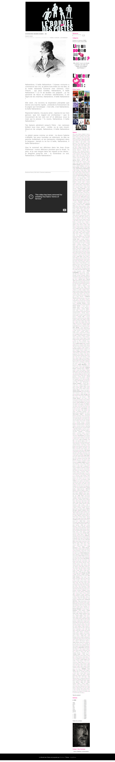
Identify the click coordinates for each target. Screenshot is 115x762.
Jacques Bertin (86, 383)
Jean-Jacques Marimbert (77, 418)
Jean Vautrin (78, 410)
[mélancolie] (87, 107)
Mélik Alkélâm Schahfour (81, 514)
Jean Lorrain (80, 403)
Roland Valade (75, 622)
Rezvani (74, 607)
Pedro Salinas (81, 566)
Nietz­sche (74, 534)
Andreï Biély (81, 174)
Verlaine (84, 669)
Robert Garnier (86, 611)
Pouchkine (79, 590)
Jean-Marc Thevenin (80, 422)
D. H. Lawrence (79, 255)
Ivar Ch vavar (81, 379)
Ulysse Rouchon (83, 663)
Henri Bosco (75, 363)
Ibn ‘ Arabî (87, 374)
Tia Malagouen (77, 658)
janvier (74, 711)
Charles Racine (75, 233)
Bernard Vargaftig (76, 210)
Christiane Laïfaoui (82, 241)
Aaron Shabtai (78, 134)
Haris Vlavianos (83, 356)
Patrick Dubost (75, 555)
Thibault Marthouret (76, 655)
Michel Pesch (75, 521)
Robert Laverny (82, 613)
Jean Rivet (78, 407)
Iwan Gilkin (87, 379)
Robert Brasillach (82, 610)
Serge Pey (83, 635)
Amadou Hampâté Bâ (77, 161)
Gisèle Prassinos (85, 347)
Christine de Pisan (80, 243)
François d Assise (76, 314)
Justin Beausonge (87, 454)
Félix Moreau (82, 299)
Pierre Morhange (86, 585)
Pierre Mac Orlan (86, 583)
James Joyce (83, 392)
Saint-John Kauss (82, 627)
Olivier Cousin (86, 542)
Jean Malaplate (86, 403)
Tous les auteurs (77, 695)
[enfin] (75, 95)
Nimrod (78, 535)
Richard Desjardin (86, 609)
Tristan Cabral (83, 659)
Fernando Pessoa (81, 303)
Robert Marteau (83, 614)
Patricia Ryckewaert (85, 554)
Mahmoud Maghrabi (80, 490)
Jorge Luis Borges (83, 439)
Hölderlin (87, 368)
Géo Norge (76, 327)
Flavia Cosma (79, 304)
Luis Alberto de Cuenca (81, 484)
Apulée (84, 190)
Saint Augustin (75, 627)
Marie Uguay (84, 502)
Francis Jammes (76, 308)
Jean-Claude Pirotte (78, 414)
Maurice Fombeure (82, 510)
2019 (85, 702)
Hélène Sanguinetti (86, 360)
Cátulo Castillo (82, 223)
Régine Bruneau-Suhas (82, 601)
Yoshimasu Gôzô (80, 688)
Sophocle (87, 642)
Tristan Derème (80, 660)
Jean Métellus (81, 404)
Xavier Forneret (80, 684)
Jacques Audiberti (77, 383)
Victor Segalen (86, 670)
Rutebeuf (83, 625)
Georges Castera (76, 331)
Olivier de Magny (76, 543)
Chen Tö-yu (84, 236)
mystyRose (73, 757)
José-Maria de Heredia (85, 443)
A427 (73, 134)
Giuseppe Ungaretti (77, 348)
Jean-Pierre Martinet (76, 430)
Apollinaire (80, 190)
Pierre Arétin (83, 577)
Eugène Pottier (86, 289)
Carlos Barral (75, 220)
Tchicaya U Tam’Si (79, 651)
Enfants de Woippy (82, 285)
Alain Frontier (87, 140)
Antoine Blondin (86, 184)
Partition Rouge (81, 549)
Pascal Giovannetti (76, 550)
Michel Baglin (78, 518)
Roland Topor (86, 621)
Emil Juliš (74, 283)
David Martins (80, 260)
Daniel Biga (79, 256)
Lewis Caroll (75, 474)
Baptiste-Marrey (80, 200)
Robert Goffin (75, 613)
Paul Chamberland (86, 557)
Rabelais (82, 591)
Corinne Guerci (83, 253)
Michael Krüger (75, 516)
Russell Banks (77, 625)
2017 (85, 705)
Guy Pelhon (87, 354)
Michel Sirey (82, 521)
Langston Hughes (81, 462)
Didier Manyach (83, 265)
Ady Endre (87, 136)
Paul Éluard (86, 558)
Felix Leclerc (76, 299)
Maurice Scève (87, 511)
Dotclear (62, 757)
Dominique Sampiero (85, 275)
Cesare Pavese (80, 227)
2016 (85, 706)
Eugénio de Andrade (76, 291)
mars (74, 709)
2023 (75, 716)
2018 (85, 704)
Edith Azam (75, 279)
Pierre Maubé (75, 585)
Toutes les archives (77, 721)
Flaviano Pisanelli (86, 304)
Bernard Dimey (83, 207)
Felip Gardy (82, 298)
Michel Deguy (83, 518)
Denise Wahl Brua (76, 265)
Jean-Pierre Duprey (77, 428)
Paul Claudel (80, 558)
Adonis (77, 136)
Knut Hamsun (84, 459)
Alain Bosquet (87, 139)
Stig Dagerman (75, 647)
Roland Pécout (80, 621)
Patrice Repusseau (76, 554)
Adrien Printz (82, 136)
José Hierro (77, 442)
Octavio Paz (75, 539)
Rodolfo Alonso (78, 618)
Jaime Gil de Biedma (85, 391)
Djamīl (84, 271)
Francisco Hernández (76, 311)
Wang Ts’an (75, 679)
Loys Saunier (84, 483)
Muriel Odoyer (84, 527)
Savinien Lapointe (76, 634)
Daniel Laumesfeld (83, 257)
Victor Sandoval (79, 670)
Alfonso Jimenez (87, 152)
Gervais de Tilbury (77, 340)
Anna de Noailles (81, 176)
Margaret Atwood (82, 499)
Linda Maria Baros (79, 476)
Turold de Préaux (76, 663)
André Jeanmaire (83, 167)
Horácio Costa (78, 371)
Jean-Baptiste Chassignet (81, 411)
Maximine (74, 514)
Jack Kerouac (80, 380)
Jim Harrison (81, 435)
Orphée (85, 545)
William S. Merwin (81, 683)
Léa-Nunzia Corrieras (85, 467)
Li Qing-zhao (87, 474)
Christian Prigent (82, 240)
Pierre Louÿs (79, 583)
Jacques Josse (75, 388)
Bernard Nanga (80, 208)
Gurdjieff (88, 351)
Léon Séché (85, 470)
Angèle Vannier (86, 174)
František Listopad (76, 319)
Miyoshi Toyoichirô (81, 526)
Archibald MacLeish (77, 191)
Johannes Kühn (76, 438)
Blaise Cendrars (76, 212)
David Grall (75, 260)
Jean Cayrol (84, 398)
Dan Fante (85, 255)
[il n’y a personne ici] (87, 112)
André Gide (87, 166)
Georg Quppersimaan (85, 327)
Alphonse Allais (85, 159)
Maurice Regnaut (81, 511)
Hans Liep (77, 356)
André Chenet (76, 164)
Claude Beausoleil (85, 245)
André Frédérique (80, 166)
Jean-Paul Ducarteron (81, 426)
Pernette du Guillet (86, 567)
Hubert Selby (84, 371)
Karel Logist (75, 456)
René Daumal (80, 603)
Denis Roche (75, 261)
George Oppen (80, 328)
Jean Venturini (84, 410)
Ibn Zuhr (83, 374)
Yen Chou (84, 687)
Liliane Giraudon (83, 475)
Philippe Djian (78, 573)
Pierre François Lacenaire (82, 581)
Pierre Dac (83, 578)
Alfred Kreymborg (86, 155)
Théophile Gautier (76, 654)
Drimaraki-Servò (87, 276)
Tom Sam (87, 658)
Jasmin (76, 395)
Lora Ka (84, 478)
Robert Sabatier (79, 615)
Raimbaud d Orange (80, 594)
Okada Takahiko (78, 541)
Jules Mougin (87, 450)
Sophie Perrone (82, 642)
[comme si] (75, 112)
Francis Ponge (75, 310)
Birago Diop (87, 211)
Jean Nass (80, 406)
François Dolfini (75, 315)
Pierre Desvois (83, 579)
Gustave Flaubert (83, 352)
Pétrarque (80, 569)
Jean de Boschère (79, 399)
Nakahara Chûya (86, 530)
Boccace (77, 215)
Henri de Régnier (82, 363)
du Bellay (79, 277)
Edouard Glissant (79, 280)
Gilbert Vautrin (79, 343)
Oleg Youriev (84, 541)
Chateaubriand (78, 236)
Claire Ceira (79, 245)
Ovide (80, 547)
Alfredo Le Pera (76, 156)
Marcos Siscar (75, 499)
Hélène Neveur (79, 360)
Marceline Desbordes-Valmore (83, 498)
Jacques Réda (76, 390)
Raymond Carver (80, 599)
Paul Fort (75, 559)
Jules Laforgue (84, 448)
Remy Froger (86, 602)
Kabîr (82, 455)
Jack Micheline (86, 380)
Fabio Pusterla (83, 295)
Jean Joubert (87, 402)
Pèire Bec (87, 566)
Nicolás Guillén (86, 532)
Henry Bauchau (86, 366)
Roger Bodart (84, 618)
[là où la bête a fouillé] (81, 101)
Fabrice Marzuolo (79, 296)
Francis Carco (76, 307)
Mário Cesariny (81, 504)
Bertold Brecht (75, 211)
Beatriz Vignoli (82, 203)
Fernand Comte (83, 300)
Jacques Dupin (82, 386)
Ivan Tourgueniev (76, 379)
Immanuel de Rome (76, 375)
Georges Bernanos (77, 330)
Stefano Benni (79, 644)
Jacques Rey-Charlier (85, 390)
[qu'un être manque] (75, 107)
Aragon (88, 190)
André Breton (86, 163)
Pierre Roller (79, 587)
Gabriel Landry (84, 320)
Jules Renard (75, 451)
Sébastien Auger (83, 634)
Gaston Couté (86, 324)
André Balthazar (79, 163)
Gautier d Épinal (82, 326)
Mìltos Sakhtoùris (76, 525)
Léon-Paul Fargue (85, 471)
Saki (83, 629)
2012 (85, 712)
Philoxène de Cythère (83, 575)
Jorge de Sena (75, 439)
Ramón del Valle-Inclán (82, 598)
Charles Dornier (75, 231)
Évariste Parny (29, 36)
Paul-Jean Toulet (86, 562)
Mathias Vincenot (85, 507)
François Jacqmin (82, 315)
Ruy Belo (87, 625)
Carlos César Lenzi (82, 220)
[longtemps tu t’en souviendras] (87, 124)
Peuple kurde (86, 570)
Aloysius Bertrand (76, 159)
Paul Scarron (84, 561)
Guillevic (78, 351)
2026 (75, 700)
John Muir (87, 438)
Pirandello (74, 590)
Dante (82, 259)
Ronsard (74, 623)
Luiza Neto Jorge (76, 487)
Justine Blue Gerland (77, 455)
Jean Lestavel (75, 403)
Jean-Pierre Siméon (85, 430)
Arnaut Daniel (78, 195)
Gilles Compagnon (86, 343)
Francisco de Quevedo (84, 310)
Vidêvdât (74, 671)
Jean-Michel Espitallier (81, 423)
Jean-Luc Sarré (82, 420)
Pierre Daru (88, 578)
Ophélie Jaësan (80, 545)
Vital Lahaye (83, 674)
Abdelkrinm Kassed (76, 135)
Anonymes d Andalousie (80, 183)
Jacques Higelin (79, 387)
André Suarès (84, 171)
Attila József (83, 196)
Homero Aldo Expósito (81, 370)
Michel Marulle (81, 519)
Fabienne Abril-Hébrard (77, 295)
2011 (85, 713)
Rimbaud (75, 610)
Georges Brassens (85, 330)
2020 (85, 701)
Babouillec (75, 200)
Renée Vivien (79, 606)
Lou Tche (78, 479)
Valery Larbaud (83, 666)
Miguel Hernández (80, 523)
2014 (85, 709)
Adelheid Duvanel (83, 135)
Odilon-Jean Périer (81, 539)
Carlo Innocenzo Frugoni (81, 219)
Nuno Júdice (80, 538)
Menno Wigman (78, 515)
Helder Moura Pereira (83, 359)
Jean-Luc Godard (76, 420)
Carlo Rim (88, 219)
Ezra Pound (86, 293)
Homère (74, 370)
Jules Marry (81, 450)
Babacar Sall (87, 199)
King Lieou (79, 459)
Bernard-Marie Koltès (85, 210)
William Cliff (83, 682)
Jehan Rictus (75, 435)
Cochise (84, 252)
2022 (75, 718)
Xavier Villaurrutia (81, 686)
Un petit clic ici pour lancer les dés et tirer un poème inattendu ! (81, 65)
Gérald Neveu (78, 336)
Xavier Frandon (86, 684)
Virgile (78, 674)
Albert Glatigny (84, 144)
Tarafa (74, 650)
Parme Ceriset (75, 549)
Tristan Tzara (81, 662)
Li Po (79, 474)
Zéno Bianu (82, 692)
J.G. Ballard (75, 380)
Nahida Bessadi (79, 530)
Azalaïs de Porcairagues (80, 199)
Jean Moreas (75, 406)
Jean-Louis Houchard (85, 419)
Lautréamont (86, 466)
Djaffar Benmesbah (78, 269)
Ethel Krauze (87, 288)
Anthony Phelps (79, 184)
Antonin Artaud (79, 187)
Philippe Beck (75, 571)
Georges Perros (78, 334)
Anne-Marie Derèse (81, 179)
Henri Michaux (82, 364)
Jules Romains (81, 451)
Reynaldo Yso (86, 606)
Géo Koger (87, 326)
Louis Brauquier (84, 479)
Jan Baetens (77, 394)
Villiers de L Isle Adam (80, 671)
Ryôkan (79, 626)
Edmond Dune (82, 279)
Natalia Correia (75, 531)
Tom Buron (83, 658)
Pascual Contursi (78, 551)
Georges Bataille (87, 328)
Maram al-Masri (86, 494)
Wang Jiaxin (88, 678)
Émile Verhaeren (86, 283)
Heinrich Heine (75, 359)
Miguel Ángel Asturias (82, 522)
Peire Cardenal (75, 567)
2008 (85, 717)
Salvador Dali (83, 630)
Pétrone (85, 569)
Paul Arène (75, 557)
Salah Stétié (78, 630)
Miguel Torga (87, 523)
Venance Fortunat (80, 667)
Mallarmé (81, 492)
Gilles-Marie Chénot (76, 346)
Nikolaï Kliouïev (80, 534)
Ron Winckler (80, 622)
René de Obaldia (86, 603)
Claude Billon (75, 247)
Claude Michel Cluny (77, 249)
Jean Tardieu (84, 409)
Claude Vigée (83, 251)
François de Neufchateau (84, 314)
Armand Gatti (86, 192)
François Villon (81, 316)
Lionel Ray (86, 476)
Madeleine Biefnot (83, 487)
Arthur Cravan (84, 195)
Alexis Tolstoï (80, 152)
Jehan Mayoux (79, 434)
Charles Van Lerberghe (84, 233)
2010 (85, 714)
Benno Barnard (78, 206)
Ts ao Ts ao (87, 662)
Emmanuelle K (85, 284)
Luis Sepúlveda (86, 486)
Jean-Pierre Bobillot (86, 427)
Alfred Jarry (78, 155)
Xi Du (86, 686)
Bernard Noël (86, 208)
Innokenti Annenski (81, 376)
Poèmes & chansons (54, 37)
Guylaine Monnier (84, 355)
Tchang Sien (85, 650)
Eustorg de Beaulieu (80, 292)
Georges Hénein (83, 332)
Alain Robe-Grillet (81, 143)
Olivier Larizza (83, 543)
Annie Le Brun (79, 180)
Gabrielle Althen (84, 322)
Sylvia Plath (87, 647)
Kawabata (79, 458)
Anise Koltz (75, 175)
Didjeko (78, 266)
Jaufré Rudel (87, 395)
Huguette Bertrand (86, 372)
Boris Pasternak (75, 216)
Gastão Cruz (79, 324)
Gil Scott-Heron (83, 342)
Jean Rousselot (84, 407)
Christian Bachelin (86, 237)
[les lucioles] (87, 101)
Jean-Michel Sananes (80, 424)
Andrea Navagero (78, 172)
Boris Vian (81, 216)
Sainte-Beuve (78, 629)
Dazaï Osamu (86, 260)
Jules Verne (87, 451)
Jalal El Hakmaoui (76, 392)
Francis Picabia (85, 308)
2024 (75, 715)
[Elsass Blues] (75, 101)
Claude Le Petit (86, 248)
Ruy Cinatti (75, 626)
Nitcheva (87, 535)
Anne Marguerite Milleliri (81, 178)
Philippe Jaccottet (86, 573)
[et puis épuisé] (87, 95)
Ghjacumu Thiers (76, 342)
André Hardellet (76, 167)
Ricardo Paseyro (80, 607)
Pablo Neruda (85, 547)
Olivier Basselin (80, 542)
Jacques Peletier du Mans (84, 388)
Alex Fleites (80, 148)
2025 (75, 714)
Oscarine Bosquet (81, 546)
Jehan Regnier (86, 434)
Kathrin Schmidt (81, 456)
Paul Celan (79, 557)
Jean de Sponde (86, 399)
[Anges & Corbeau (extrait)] (78, 129)
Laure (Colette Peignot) (84, 463)
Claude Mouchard (85, 249)
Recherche (75, 33)
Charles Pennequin (85, 232)
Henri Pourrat (79, 366)
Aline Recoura (80, 157)
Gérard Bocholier (86, 336)
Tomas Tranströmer (76, 659)
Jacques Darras (75, 386)
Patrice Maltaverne (85, 553)
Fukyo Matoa (78, 320)
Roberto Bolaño (75, 617)
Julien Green (85, 452)
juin (73, 705)
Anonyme (84, 180)
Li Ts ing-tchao (76, 475)
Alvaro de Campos (85, 160)
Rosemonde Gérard (80, 623)
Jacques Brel (75, 384)
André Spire (79, 171)
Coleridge (88, 252)
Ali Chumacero (82, 156)
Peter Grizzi (75, 569)
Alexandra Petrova (86, 148)
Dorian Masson (75, 276)
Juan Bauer (85, 447)
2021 (85, 700)
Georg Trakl (75, 328)
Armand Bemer (80, 192)
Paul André (87, 555)
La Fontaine (78, 460)
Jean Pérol (85, 406)
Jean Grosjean (80, 402)
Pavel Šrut (78, 565)
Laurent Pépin (79, 466)
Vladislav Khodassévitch (82, 675)
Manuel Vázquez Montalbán (78, 494)
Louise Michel (77, 483)
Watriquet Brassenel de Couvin (83, 679)
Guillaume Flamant (79, 350)
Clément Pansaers (79, 252)
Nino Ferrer (82, 535)
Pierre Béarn (78, 578)
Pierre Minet (80, 585)
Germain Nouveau (86, 339)
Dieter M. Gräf (75, 268)
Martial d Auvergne (77, 507)
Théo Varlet (86, 651)
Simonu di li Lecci (83, 639)
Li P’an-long (82, 474)
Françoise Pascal (80, 318)
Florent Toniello (76, 306)
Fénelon (87, 299)
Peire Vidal (80, 567)
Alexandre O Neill (76, 151)
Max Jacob (75, 512)
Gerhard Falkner (79, 339)
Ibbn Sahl (75, 374)
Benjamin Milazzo (81, 204)
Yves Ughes (85, 691)
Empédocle (75, 285)
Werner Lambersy (76, 680)
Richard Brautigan (77, 609)
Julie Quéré (75, 452)
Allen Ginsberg (86, 157)
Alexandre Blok (86, 149)
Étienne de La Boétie (77, 289)
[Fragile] (84, 129)
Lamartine (84, 460)
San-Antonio (87, 631)
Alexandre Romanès (85, 151)
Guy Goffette (80, 354)
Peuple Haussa (80, 570)
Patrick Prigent (82, 555)
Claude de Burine (82, 247)
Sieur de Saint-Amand (86, 638)
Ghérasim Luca (86, 340)
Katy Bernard (86, 456)
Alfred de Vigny (84, 153)
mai (73, 706)
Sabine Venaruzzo (85, 626)
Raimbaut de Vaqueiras (80, 595)
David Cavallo (86, 259)
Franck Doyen (83, 311)
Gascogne (84, 323)
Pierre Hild (78, 582)
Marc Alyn (75, 495)
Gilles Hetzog (86, 344)
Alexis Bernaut (75, 152)
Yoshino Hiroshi (86, 688)
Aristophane (75, 192)
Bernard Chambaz (76, 207)
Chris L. (79, 237)
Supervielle (81, 647)
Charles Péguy (78, 232)
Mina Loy (83, 525)
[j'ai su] (81, 112)
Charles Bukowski (79, 228)
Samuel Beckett (80, 631)
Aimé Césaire (83, 138)
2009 (85, 715)
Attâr (79, 196)
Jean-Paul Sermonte (78, 427)
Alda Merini (75, 147)
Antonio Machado (81, 188)
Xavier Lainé (75, 686)
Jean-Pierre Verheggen (78, 431)
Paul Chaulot (75, 558)
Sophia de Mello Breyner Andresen (82, 640)
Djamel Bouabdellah (77, 271)
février (74, 710)
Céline (85, 224)
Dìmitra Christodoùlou (83, 268)
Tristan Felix (86, 660)
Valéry (78, 666)
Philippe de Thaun (82, 571)
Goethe (82, 348)
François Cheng (85, 312)
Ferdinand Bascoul (76, 300)
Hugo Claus (81, 372)
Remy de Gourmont (79, 602)
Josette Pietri (85, 446)
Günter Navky (83, 351)
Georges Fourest (76, 332)
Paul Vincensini (79, 562)
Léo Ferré (75, 470)
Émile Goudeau (79, 283)
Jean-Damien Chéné (80, 415)
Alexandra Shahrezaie (77, 149)
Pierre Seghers (84, 587)
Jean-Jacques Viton (85, 418)
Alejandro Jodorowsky (82, 147)
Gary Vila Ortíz (79, 323)
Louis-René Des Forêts (77, 482)
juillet (74, 704)
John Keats (82, 438)
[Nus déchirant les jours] (81, 124)
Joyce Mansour (79, 447)
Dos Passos (81, 276)
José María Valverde (83, 442)
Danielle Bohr (78, 259)
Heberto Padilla (78, 358)
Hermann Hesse (80, 368)
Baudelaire (80, 201)
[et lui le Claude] (81, 118)
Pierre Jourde (84, 582)
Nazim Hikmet (83, 531)
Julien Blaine (80, 452)
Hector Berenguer (86, 358)
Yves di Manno (79, 691)
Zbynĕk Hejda (76, 692)
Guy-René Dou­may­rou (76, 355)
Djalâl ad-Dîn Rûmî (86, 269)
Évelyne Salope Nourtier (78, 293)
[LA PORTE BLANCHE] (75, 118)
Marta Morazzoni (87, 506)
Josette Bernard (79, 446)
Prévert (84, 590)
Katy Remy (75, 458)
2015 (85, 708)
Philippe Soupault (85, 574)
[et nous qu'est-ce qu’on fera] (81, 107)
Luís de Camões (80, 486)
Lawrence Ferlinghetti (76, 467)
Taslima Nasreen (79, 650)
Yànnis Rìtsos (79, 687)
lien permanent (64, 37)
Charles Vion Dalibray (77, 235)
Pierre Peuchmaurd (82, 586)
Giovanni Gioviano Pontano (85, 346)
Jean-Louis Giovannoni (77, 419)
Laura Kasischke (76, 463)
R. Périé (78, 591)
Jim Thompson (87, 435)
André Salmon (83, 170)
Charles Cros (87, 228)
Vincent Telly (87, 671)
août (74, 702)
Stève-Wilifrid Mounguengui (84, 646)
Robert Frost (79, 611)
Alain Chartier (75, 140)
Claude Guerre (79, 248)
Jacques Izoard (86, 387)
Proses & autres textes (78, 41)
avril (74, 707)
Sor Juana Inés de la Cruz (78, 643)
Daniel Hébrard (76, 257)
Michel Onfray (86, 519)
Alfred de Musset (76, 153)
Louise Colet (84, 482)
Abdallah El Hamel (85, 134)
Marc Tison (81, 495)
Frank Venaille (86, 318)
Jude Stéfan (78, 448)
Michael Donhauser (85, 515)
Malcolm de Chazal (79, 491)
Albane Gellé (78, 144)
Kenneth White (84, 458)
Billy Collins (81, 211)
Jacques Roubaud (77, 391)
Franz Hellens (83, 319)
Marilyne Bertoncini (82, 503)
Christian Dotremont (85, 239)
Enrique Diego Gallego (82, 287)
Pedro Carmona (84, 565)
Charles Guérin (82, 231)
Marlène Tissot (80, 506)
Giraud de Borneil (77, 347)
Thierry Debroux (83, 655)
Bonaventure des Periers (84, 215)
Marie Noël (79, 502)
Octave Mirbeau (86, 538)
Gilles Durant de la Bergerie (78, 344)
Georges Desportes (85, 331)
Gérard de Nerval (76, 338)
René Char (75, 603)
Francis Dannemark (85, 307)
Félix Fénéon (87, 298)
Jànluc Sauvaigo (84, 394)
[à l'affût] (81, 95)
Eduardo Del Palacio (86, 280)
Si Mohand (74, 638)
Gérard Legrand (83, 338)
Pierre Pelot (75, 586)
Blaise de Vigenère (85, 212)
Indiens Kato (83, 375)
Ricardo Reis (86, 607)
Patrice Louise (77, 553)
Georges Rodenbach (81, 335)
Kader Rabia (86, 455)
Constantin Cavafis (76, 253)
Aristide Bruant (86, 191)
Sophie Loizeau (76, 642)
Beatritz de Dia (75, 203)
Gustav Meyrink (76, 352)
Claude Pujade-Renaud (77, 251)
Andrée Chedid (75, 174)
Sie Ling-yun (79, 638)
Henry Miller (82, 367)
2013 (85, 710)
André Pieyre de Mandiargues (83, 168)
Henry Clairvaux (76, 367)
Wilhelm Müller (83, 680)
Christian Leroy (75, 240)
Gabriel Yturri (78, 322)
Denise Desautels (81, 261)
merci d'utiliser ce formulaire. (81, 751)
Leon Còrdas (79, 470)
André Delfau (83, 164)
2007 (85, 718)
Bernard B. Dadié (86, 206)
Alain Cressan (81, 140)
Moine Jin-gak (78, 527)
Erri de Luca (82, 288)
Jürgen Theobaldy (79, 454)
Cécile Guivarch (80, 224)
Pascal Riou (84, 550)
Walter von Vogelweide (81, 678)
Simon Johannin (76, 639)
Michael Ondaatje (82, 516)
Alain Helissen (76, 141)
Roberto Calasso (83, 617)
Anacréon (84, 161)
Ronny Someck (86, 622)
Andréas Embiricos (86, 172)
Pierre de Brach (76, 579)
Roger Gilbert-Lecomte (82, 619)
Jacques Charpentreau (84, 384)
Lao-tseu (87, 462)
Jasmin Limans (81, 395)
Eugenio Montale (83, 291)
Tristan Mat (75, 662)
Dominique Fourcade (76, 275)
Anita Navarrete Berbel (82, 175)
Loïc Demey (79, 478)
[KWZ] (75, 124)
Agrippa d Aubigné (76, 138)
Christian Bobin (76, 239)
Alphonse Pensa (76, 160)
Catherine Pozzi (75, 223)
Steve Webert (75, 646)
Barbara (85, 200)
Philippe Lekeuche (77, 574)
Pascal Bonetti (87, 549)
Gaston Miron (75, 326)
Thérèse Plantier (85, 654)
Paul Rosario (78, 561)
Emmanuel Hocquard (77, 284)
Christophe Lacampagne (81, 244)
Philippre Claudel (76, 575)
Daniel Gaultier (86, 256)
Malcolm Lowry (86, 491)
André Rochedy (76, 170)
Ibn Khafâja (79, 374)
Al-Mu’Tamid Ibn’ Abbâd (80, 139)
